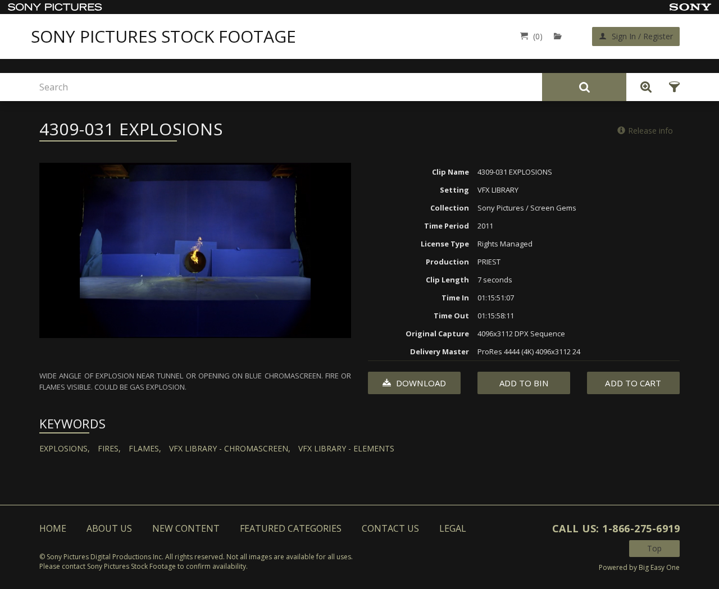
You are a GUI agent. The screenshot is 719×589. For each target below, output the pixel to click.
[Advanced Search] (643, 87)
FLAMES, (145, 448)
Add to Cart (633, 383)
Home (52, 528)
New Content (186, 528)
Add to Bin (524, 383)
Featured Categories (291, 528)
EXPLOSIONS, (64, 448)
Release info (650, 130)
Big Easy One (659, 567)
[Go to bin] (560, 36)
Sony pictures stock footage (163, 36)
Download (420, 383)
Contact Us (390, 528)
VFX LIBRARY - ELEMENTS (346, 448)
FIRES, (109, 448)
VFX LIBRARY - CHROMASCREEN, (229, 448)
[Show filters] (671, 87)
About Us (109, 528)
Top (654, 548)
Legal (452, 528)
